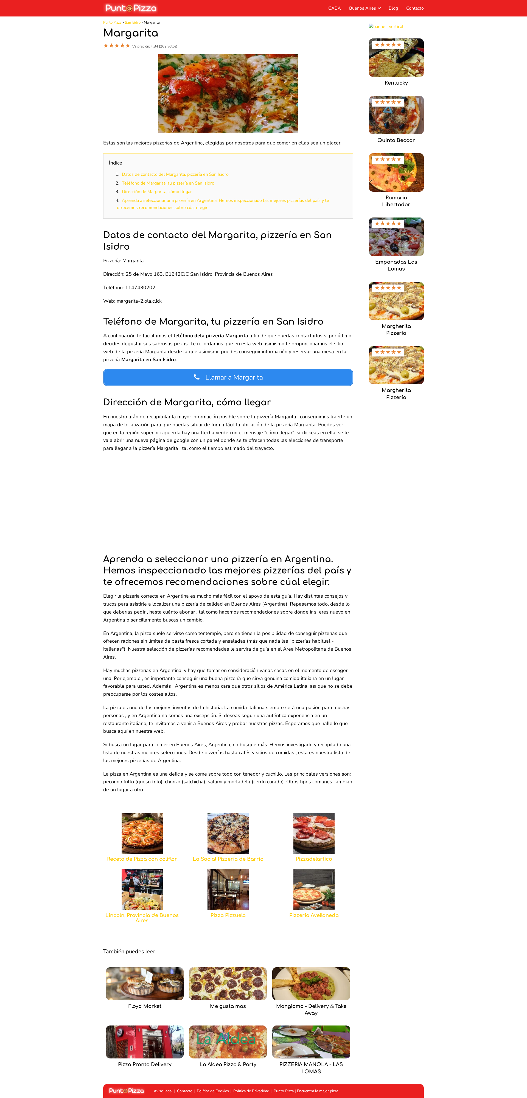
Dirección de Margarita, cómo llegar (157, 192)
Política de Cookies (213, 1091)
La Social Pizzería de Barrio (228, 859)
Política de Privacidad (251, 1091)
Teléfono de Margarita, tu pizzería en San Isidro (168, 183)
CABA (334, 8)
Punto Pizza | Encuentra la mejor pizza (306, 1091)
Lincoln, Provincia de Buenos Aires (142, 918)
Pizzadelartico (314, 859)
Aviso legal (163, 1091)
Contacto (415, 8)
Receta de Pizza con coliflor (142, 859)
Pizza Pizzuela (228, 915)
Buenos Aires (362, 8)
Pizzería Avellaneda (314, 915)
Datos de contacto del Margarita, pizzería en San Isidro (175, 174)
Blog (393, 8)
